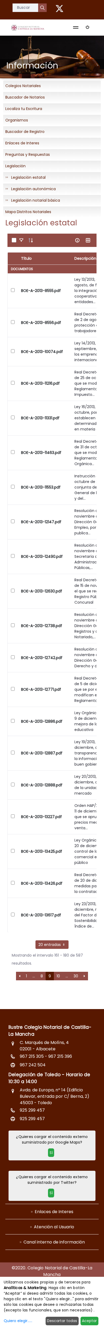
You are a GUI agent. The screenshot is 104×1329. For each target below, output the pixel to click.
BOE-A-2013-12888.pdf (41, 785)
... (34, 976)
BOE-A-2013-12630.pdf (41, 591)
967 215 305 (32, 1056)
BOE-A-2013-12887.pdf (41, 753)
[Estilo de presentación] (88, 240)
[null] (42, 7)
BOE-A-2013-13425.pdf (41, 851)
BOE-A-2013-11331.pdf (40, 418)
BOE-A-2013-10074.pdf (42, 351)
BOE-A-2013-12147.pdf (41, 522)
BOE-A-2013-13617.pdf (41, 915)
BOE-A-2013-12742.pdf (41, 657)
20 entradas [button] (50, 944)
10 (58, 976)
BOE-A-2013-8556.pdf (41, 322)
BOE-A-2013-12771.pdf (41, 689)
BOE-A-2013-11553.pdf (41, 487)
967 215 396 (60, 1056)
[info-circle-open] (77, 240)
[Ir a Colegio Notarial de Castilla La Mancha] (27, 27)
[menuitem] (52, 1211)
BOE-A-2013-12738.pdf (41, 625)
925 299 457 (32, 1110)
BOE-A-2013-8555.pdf (41, 290)
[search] (66, 240)
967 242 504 (33, 1065)
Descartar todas (62, 1320)
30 (76, 976)
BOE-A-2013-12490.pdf (42, 556)
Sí (51, 1152)
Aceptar (89, 1320)
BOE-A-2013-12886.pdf (41, 721)
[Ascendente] (30, 240)
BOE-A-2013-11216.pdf (40, 383)
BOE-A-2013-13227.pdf (41, 816)
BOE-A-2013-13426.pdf (41, 883)
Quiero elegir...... (18, 1320)
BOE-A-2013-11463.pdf (41, 452)
